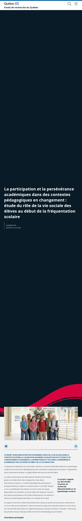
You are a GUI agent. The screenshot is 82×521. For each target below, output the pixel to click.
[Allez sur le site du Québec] (11, 3)
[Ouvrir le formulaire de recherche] (69, 4)
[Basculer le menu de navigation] (76, 4)
